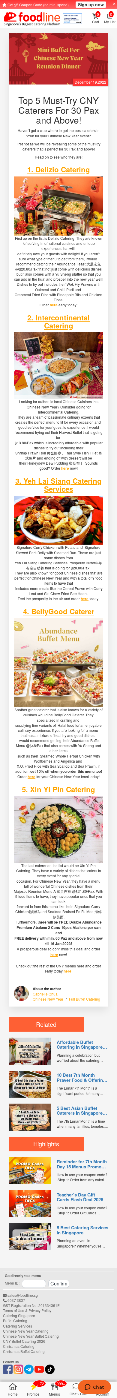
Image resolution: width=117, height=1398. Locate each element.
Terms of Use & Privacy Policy (27, 1310)
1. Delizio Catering (58, 169)
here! (68, 971)
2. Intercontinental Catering (58, 321)
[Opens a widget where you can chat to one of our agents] (94, 1387)
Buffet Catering (15, 1320)
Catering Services (17, 1325)
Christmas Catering (18, 1346)
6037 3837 (16, 1300)
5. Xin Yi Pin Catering (58, 789)
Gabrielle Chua (45, 993)
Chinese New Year (48, 998)
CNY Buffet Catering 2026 (24, 1341)
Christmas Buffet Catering (24, 1351)
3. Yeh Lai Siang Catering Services (58, 485)
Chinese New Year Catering (26, 1331)
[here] (58, 205)
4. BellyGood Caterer (58, 611)
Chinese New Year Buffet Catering (31, 1336)
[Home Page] (32, 18)
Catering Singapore (19, 1315)
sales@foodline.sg (22, 1295)
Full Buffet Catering (84, 998)
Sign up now (91, 4)
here (54, 305)
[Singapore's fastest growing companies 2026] (72, 19)
